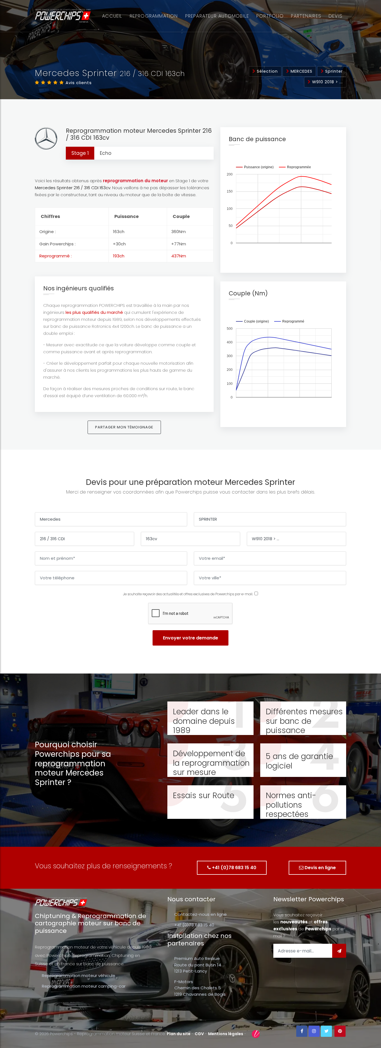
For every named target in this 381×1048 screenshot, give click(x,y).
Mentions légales (225, 1034)
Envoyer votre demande (190, 638)
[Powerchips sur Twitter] (326, 1031)
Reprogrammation (154, 16)
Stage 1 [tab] (80, 153)
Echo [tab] (105, 153)
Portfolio (270, 16)
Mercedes (300, 71)
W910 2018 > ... (327, 82)
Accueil (112, 16)
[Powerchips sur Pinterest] (340, 1031)
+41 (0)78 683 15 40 (233, 867)
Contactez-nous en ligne (200, 914)
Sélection (266, 71)
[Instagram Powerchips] (314, 1031)
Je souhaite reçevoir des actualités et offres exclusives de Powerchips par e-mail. (188, 594)
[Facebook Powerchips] (301, 1031)
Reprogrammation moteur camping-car (84, 986)
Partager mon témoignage (124, 427)
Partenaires (306, 16)
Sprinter (333, 71)
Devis (336, 16)
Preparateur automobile (217, 16)
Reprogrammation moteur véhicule (78, 975)
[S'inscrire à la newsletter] (339, 951)
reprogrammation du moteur (135, 181)
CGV (199, 1034)
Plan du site (179, 1034)
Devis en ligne (319, 867)
